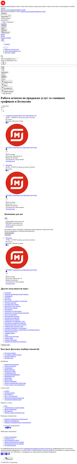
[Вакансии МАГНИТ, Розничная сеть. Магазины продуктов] (40, 135)
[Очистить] (3, 63)
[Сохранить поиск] (3, 68)
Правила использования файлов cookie (33, 11)
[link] (4, 30)
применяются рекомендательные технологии (38, 448)
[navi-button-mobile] (3, 40)
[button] (3, 34)
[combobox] (9, 59)
